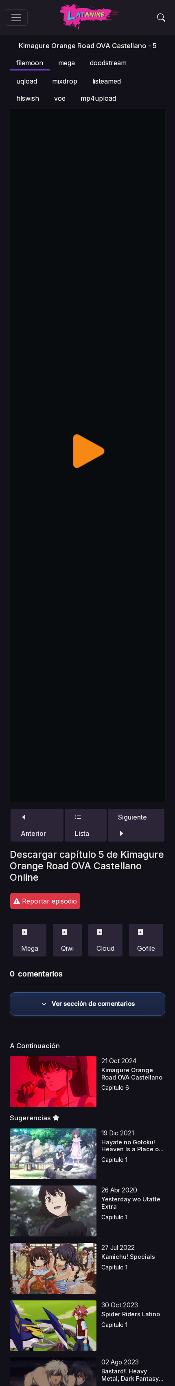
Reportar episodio (48, 901)
